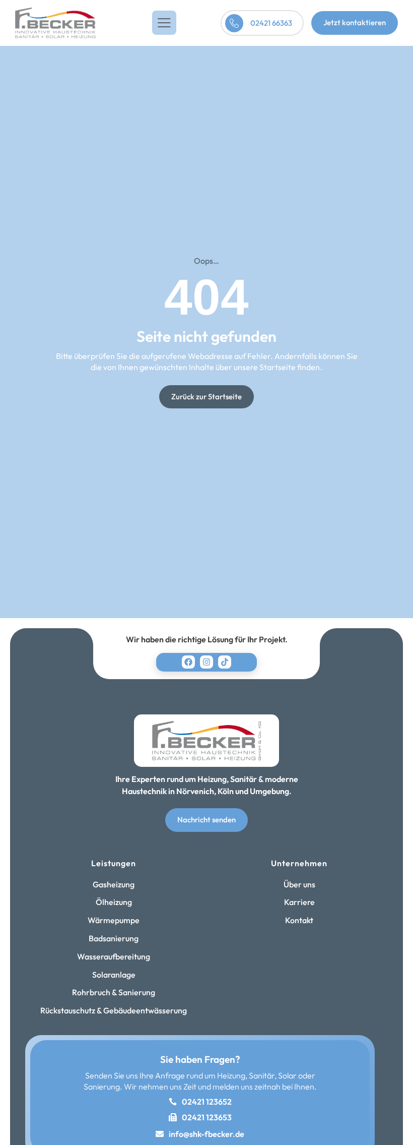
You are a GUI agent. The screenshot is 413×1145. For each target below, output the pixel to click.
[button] (164, 23)
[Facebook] (188, 662)
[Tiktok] (224, 662)
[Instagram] (206, 662)
